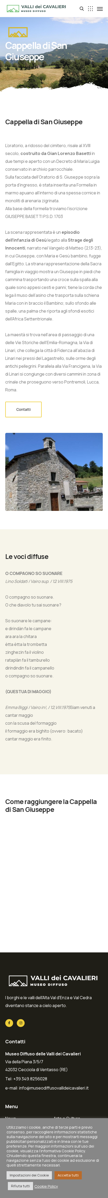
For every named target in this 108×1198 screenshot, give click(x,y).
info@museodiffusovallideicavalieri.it (54, 1088)
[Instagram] (21, 1023)
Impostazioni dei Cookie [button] (29, 1175)
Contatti (23, 409)
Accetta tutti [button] (68, 1175)
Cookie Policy (46, 1186)
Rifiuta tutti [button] (20, 1186)
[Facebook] (9, 1023)
